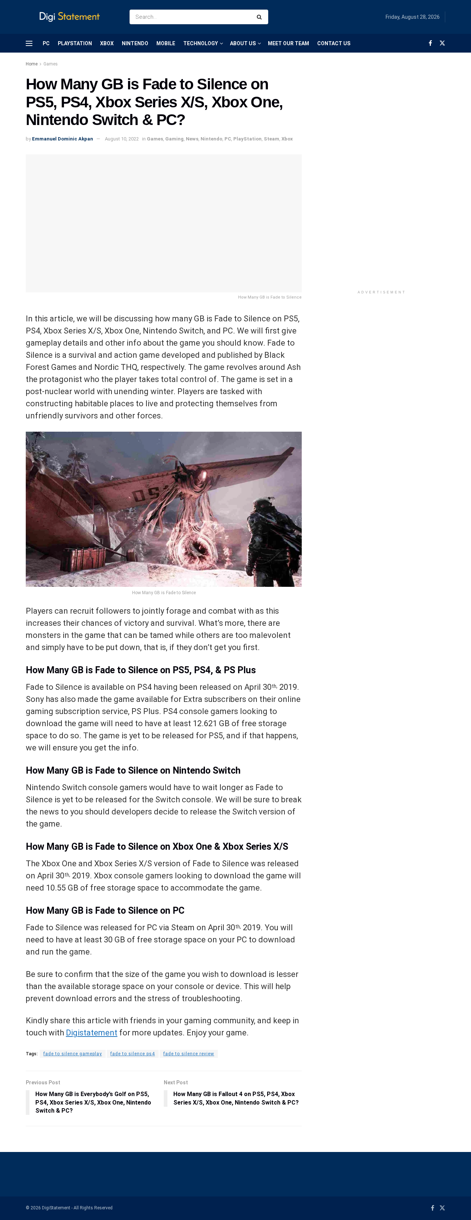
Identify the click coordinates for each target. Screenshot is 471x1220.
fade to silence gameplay (72, 1053)
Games (50, 64)
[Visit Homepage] (71, 17)
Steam (271, 139)
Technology (200, 43)
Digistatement (91, 1032)
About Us (243, 43)
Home (32, 64)
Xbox (107, 43)
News (192, 139)
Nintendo (135, 43)
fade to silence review (188, 1053)
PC (46, 43)
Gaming (174, 139)
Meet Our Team (288, 43)
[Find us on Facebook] (430, 43)
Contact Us (333, 43)
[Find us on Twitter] (442, 43)
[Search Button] (260, 17)
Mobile (165, 43)
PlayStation (75, 43)
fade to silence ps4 (132, 1053)
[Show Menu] (29, 43)
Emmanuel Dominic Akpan (62, 139)
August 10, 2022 (122, 139)
